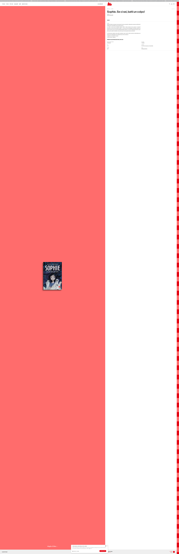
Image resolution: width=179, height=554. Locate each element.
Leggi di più (90, 548)
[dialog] (89, 549)
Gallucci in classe (25, 3)
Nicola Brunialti (110, 15)
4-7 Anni (7, 3)
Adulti (20, 3)
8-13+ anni (11, 3)
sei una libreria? (100, 3)
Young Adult (16, 3)
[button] (75, 551)
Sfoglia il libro (52, 546)
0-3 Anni (3, 3)
